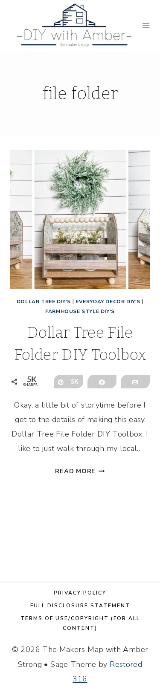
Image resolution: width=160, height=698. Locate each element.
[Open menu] (146, 25)
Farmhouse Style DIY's (80, 311)
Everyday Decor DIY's (108, 301)
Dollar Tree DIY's (44, 301)
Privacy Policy (80, 592)
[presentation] (80, 219)
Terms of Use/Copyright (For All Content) (80, 623)
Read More (80, 471)
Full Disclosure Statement (80, 605)
